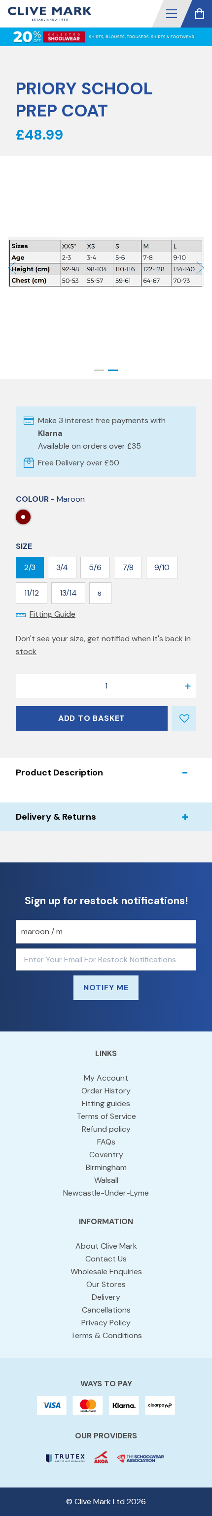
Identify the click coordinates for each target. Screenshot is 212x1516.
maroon (23, 517)
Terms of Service (106, 1116)
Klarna (50, 433)
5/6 (95, 567)
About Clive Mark (106, 1246)
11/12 (31, 593)
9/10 (162, 567)
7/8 (128, 567)
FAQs (106, 1142)
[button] (171, 13)
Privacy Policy (106, 1322)
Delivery (106, 1297)
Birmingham (106, 1167)
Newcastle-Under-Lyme (106, 1193)
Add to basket (91, 718)
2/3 (29, 567)
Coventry (106, 1154)
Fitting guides (106, 1103)
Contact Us (106, 1259)
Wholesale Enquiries (106, 1271)
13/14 (68, 593)
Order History (106, 1091)
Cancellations (106, 1310)
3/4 (62, 567)
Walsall (106, 1180)
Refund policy (106, 1129)
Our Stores (106, 1284)
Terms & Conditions (106, 1335)
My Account (106, 1078)
